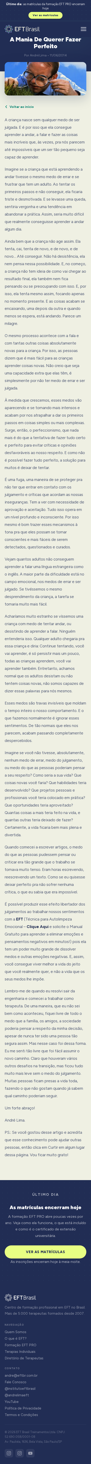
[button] (83, 29)
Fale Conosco (15, 1382)
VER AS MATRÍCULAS (45, 1252)
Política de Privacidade (23, 1408)
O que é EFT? (16, 1338)
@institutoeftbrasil (20, 1389)
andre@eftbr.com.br (21, 1375)
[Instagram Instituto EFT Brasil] (9, 1453)
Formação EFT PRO (20, 1345)
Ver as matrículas (45, 15)
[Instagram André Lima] (19, 1453)
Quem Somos (15, 1332)
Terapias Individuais (20, 1352)
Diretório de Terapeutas (24, 1358)
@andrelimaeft (17, 1395)
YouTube (12, 1402)
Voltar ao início (22, 107)
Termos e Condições (21, 1415)
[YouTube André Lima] (30, 1453)
